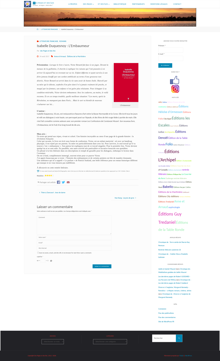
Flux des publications (166, 313)
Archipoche (170, 132)
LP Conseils (163, 170)
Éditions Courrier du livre (180, 166)
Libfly (160, 102)
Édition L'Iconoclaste (183, 161)
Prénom (162, 46)
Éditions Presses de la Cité (176, 102)
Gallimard (186, 192)
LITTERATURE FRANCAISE (49, 29)
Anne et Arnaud (60, 56)
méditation (162, 107)
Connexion (162, 309)
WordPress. (188, 356)
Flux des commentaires (167, 317)
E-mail (161, 54)
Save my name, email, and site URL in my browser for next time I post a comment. (65, 253)
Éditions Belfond (172, 107)
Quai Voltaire (174, 126)
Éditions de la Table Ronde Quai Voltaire (171, 182)
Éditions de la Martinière (76, 56)
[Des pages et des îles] (27, 4)
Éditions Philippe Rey (174, 174)
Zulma (164, 102)
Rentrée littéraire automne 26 (169, 250)
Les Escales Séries (164, 166)
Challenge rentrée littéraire (176, 178)
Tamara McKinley (184, 197)
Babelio (168, 187)
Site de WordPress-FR (166, 322)
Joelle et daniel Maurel (167, 269)
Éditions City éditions (168, 196)
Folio (169, 144)
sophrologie (174, 207)
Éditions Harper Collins (182, 187)
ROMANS (62, 41)
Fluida (181, 356)
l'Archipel (167, 119)
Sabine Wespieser (178, 145)
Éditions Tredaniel (166, 202)
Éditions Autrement (175, 170)
